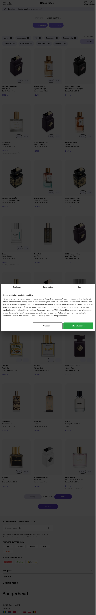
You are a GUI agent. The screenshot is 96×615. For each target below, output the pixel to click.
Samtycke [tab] (17, 287)
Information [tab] (48, 287)
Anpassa (46, 326)
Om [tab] (79, 287)
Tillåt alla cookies (78, 326)
